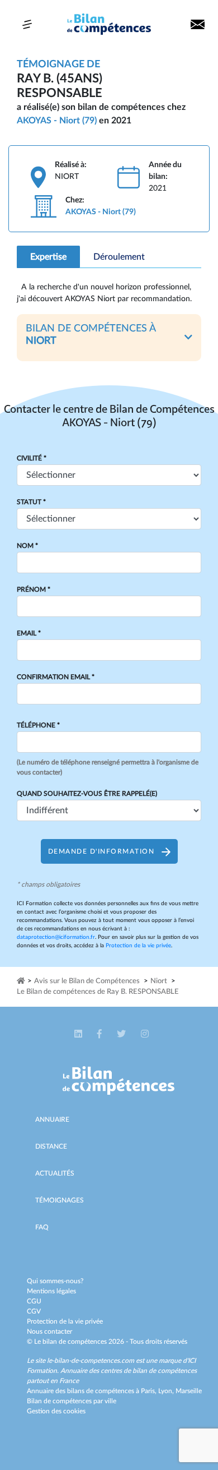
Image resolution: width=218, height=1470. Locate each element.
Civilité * (31, 458)
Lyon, (167, 1391)
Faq (42, 1227)
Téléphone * (38, 725)
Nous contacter (49, 1331)
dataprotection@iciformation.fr (56, 937)
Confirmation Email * (55, 677)
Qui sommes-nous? (55, 1281)
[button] (109, 337)
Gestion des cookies (56, 1411)
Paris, (149, 1391)
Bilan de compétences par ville (71, 1401)
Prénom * (33, 589)
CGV (34, 1311)
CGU (34, 1301)
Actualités (54, 1173)
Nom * (27, 545)
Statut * (31, 502)
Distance (51, 1146)
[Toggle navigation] (27, 24)
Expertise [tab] (48, 256)
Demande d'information (102, 851)
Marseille (189, 1391)
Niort (158, 981)
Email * (29, 633)
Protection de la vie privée (138, 945)
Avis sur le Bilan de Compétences (87, 981)
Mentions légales (51, 1291)
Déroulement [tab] (119, 256)
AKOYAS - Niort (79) (57, 120)
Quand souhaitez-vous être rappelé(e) (87, 793)
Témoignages (59, 1200)
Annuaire (52, 1119)
